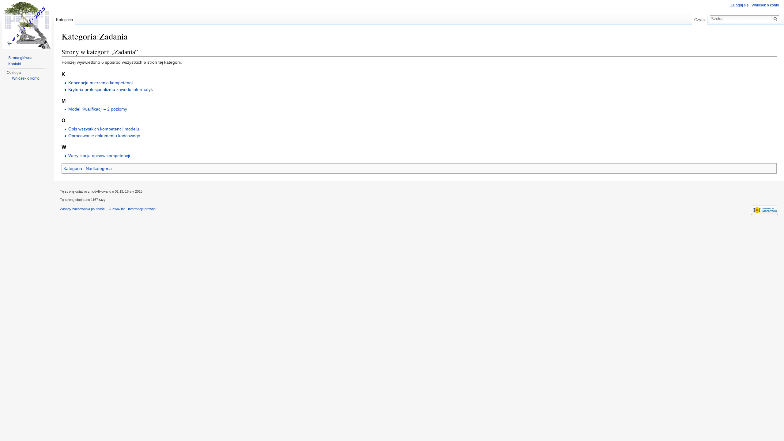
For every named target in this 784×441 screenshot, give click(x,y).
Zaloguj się (739, 5)
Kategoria (72, 168)
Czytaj (700, 19)
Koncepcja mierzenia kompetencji (100, 82)
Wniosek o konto (765, 5)
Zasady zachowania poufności (82, 209)
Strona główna (20, 58)
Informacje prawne (142, 209)
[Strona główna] (26, 24)
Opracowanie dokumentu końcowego (104, 135)
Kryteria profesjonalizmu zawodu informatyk (110, 89)
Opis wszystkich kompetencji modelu (103, 128)
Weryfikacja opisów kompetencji (99, 155)
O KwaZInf (117, 209)
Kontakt (14, 64)
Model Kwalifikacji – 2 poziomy (97, 109)
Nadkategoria (99, 168)
